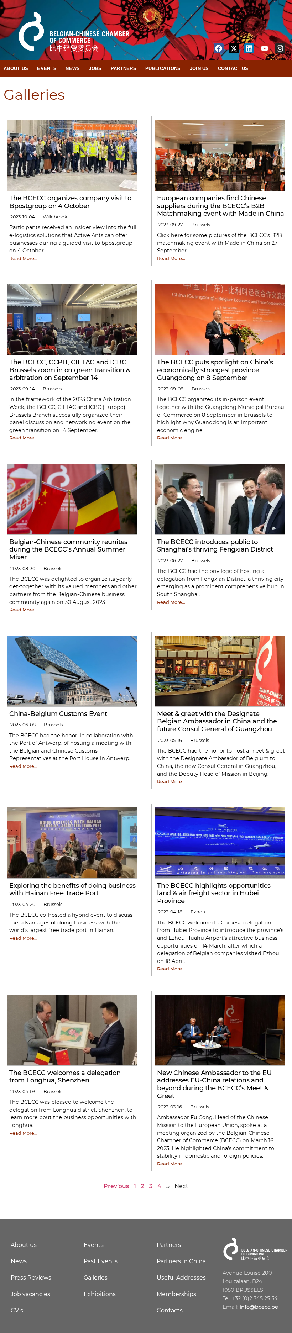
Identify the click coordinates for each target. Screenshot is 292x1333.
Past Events (101, 1261)
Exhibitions (100, 1294)
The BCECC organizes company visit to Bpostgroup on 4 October (70, 202)
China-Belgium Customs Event (58, 714)
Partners (123, 68)
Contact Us (233, 68)
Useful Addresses (181, 1277)
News (73, 68)
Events (47, 68)
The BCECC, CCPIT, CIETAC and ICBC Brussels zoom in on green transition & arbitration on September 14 (69, 369)
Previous (116, 1186)
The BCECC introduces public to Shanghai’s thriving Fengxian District (215, 546)
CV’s (17, 1310)
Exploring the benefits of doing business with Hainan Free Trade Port (72, 889)
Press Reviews (31, 1277)
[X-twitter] (234, 48)
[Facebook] (219, 48)
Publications (163, 68)
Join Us (199, 68)
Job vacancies (30, 1294)
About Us (16, 68)
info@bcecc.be (259, 1307)
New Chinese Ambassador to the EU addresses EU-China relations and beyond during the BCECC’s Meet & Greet (214, 1084)
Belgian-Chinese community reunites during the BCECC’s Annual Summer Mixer (68, 549)
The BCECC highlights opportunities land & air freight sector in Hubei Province (214, 893)
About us (24, 1245)
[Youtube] (265, 48)
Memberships (176, 1294)
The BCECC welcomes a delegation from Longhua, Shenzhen (65, 1077)
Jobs (95, 68)
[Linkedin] (249, 48)
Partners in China (181, 1261)
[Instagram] (280, 48)
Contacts (170, 1310)
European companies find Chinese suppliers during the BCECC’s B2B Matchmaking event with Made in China (220, 205)
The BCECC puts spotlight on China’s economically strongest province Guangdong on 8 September (215, 369)
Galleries (96, 1277)
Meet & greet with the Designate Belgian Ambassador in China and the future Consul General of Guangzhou (217, 721)
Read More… (23, 258)
